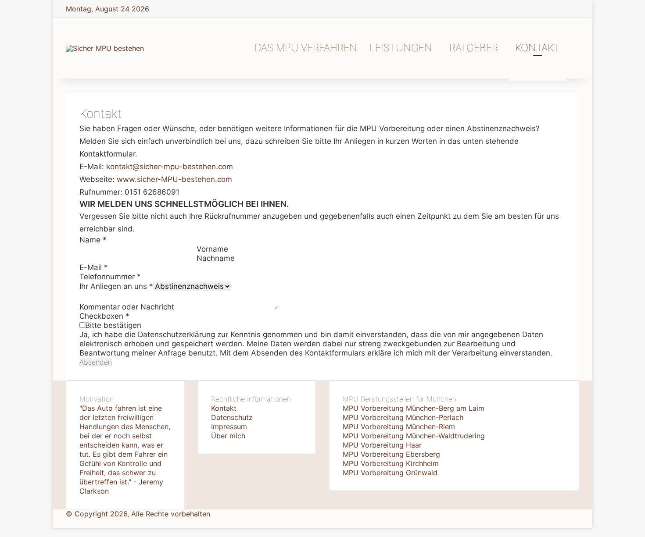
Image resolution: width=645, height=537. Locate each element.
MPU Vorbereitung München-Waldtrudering (414, 435)
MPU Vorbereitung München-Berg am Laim (413, 408)
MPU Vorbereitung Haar (382, 445)
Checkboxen (104, 316)
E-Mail (93, 267)
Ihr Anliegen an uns (116, 286)
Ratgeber (473, 48)
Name (93, 239)
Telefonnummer (110, 276)
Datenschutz (232, 417)
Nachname (216, 258)
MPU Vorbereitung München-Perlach (403, 417)
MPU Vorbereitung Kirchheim (391, 463)
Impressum (229, 426)
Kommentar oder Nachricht (126, 306)
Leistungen (400, 48)
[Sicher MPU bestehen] (105, 48)
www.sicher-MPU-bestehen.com (174, 179)
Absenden (95, 362)
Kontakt (537, 48)
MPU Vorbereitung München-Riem (399, 426)
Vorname (212, 249)
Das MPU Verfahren (305, 48)
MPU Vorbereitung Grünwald (390, 472)
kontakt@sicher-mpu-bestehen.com (169, 166)
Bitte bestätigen (113, 325)
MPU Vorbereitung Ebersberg (391, 454)
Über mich (228, 435)
